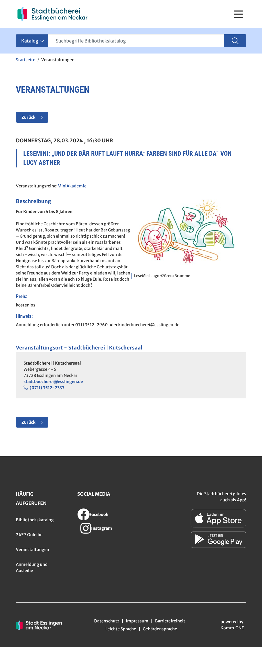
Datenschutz (106, 621)
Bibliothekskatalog (35, 519)
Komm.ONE (232, 627)
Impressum (137, 621)
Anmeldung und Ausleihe (32, 567)
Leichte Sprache (120, 629)
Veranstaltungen (32, 549)
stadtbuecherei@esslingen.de (53, 381)
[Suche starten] (235, 40)
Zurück (28, 117)
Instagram (101, 528)
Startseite (25, 59)
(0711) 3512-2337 (47, 387)
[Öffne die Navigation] (238, 14)
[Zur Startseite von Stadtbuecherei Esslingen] (52, 14)
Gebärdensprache (160, 629)
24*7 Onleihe (29, 534)
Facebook (99, 514)
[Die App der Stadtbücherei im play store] (218, 540)
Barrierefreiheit (170, 621)
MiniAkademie (72, 185)
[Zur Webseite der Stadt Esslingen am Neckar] (39, 625)
